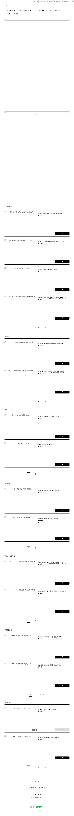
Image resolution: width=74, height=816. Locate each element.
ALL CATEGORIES (24, 10)
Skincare (58, 10)
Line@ (16, 13)
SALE (8, 13)
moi (49, 10)
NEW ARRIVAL (11, 10)
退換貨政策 (32, 787)
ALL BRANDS (39, 10)
